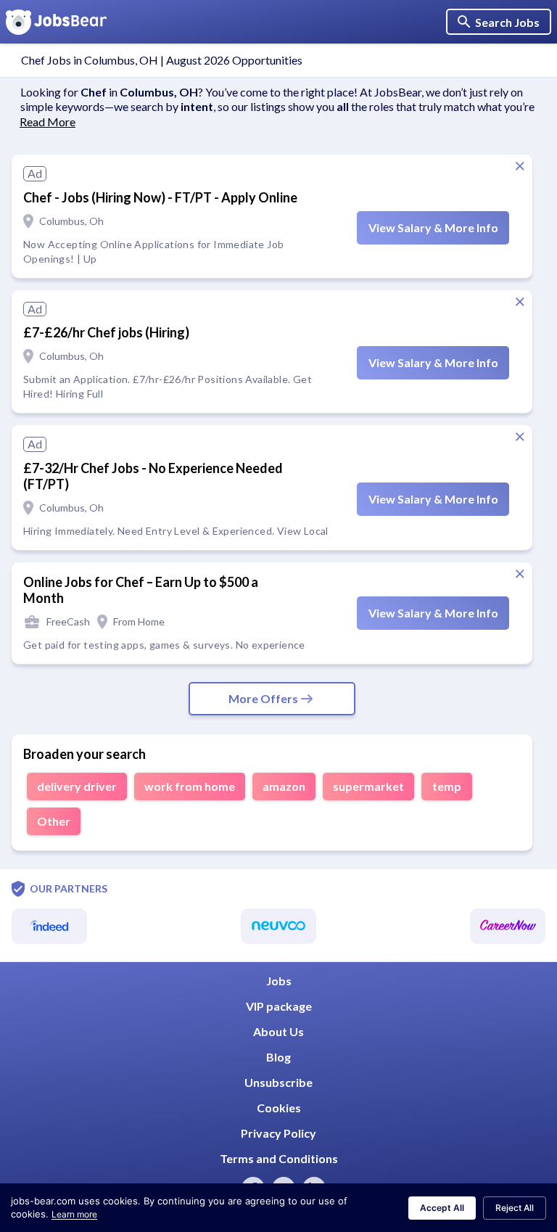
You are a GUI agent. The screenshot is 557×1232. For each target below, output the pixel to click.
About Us (278, 1031)
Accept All (442, 1207)
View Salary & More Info (433, 227)
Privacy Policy (278, 1133)
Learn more (74, 1214)
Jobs (279, 980)
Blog (278, 1057)
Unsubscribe (278, 1082)
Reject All (514, 1207)
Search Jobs (507, 22)
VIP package (279, 1006)
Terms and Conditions (279, 1158)
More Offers (263, 698)
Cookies (279, 1107)
